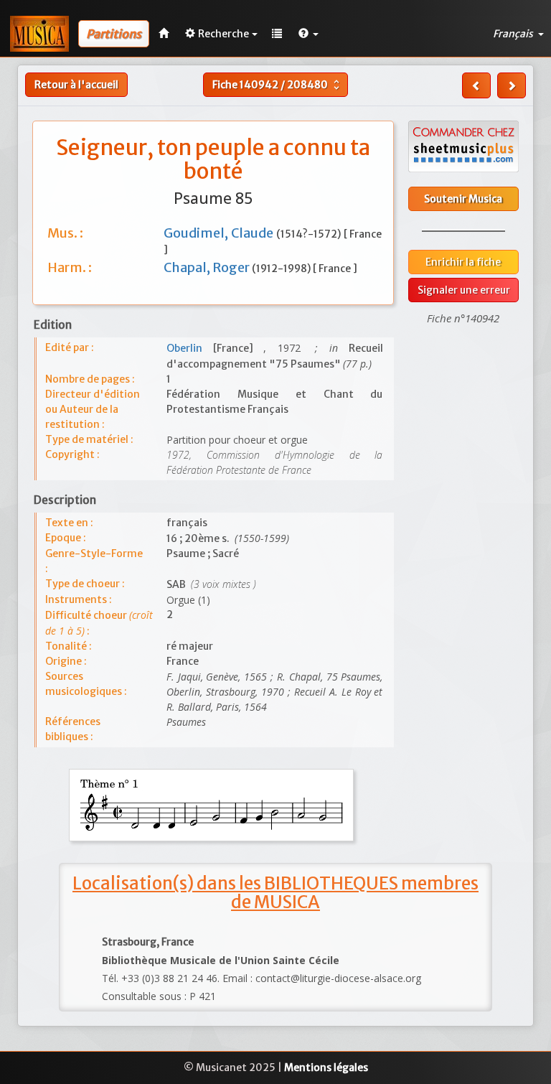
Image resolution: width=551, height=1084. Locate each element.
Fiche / (277, 84)
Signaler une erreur (464, 290)
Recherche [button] (223, 33)
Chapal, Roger (208, 267)
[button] (308, 34)
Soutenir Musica (463, 198)
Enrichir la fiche (463, 262)
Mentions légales (326, 1067)
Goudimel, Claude (220, 233)
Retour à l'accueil (76, 84)
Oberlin (189, 348)
